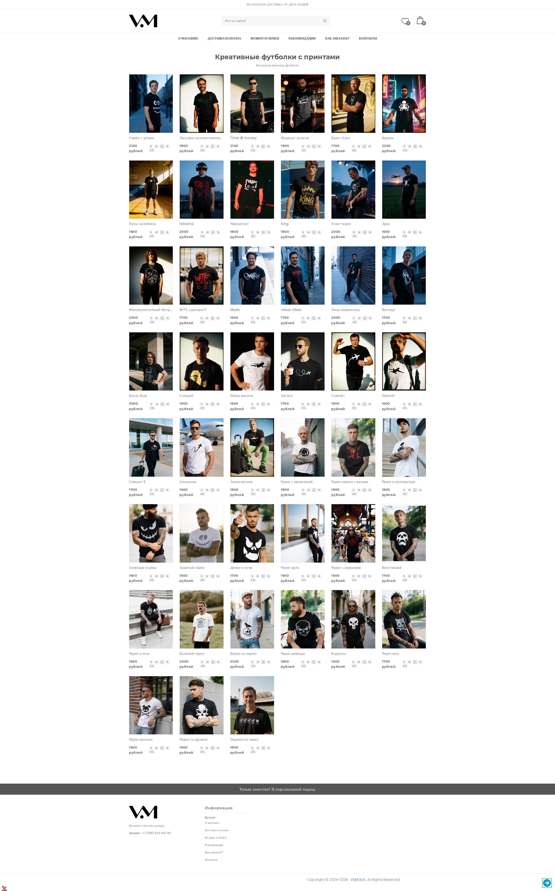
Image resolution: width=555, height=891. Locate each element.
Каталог (210, 817)
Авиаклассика (241, 481)
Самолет (338, 395)
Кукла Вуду (138, 395)
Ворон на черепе (243, 653)
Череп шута (290, 567)
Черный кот (239, 223)
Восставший (392, 567)
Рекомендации (302, 38)
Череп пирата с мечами (349, 481)
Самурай (186, 395)
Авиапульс (188, 481)
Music (235, 309)
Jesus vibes (291, 309)
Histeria (186, 223)
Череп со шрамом (193, 739)
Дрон (386, 223)
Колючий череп (192, 653)
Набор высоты (241, 395)
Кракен (388, 137)
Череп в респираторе (398, 481)
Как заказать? (337, 38)
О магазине (188, 38)
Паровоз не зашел (244, 739)
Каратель (338, 653)
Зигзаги (287, 395)
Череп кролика (141, 739)
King (284, 223)
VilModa (358, 879)
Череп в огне (139, 653)
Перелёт (388, 395)
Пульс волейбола (142, 223)
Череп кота (390, 653)
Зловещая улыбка (143, 567)
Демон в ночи (241, 567)
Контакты (368, 38)
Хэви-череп (341, 223)
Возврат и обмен (265, 38)
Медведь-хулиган (295, 137)
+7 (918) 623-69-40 (156, 833)
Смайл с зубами (141, 137)
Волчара (388, 309)
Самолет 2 (137, 481)
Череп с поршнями (346, 567)
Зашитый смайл (192, 567)
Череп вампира (293, 653)
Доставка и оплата (224, 38)
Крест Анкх (340, 137)
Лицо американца (345, 309)
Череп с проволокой (297, 481)
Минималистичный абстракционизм (151, 309)
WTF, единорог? (193, 309)
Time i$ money (243, 137)
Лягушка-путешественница (202, 137)
